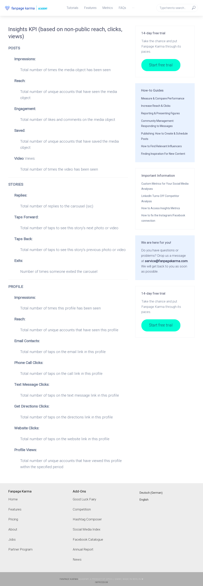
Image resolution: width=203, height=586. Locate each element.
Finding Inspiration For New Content (163, 153)
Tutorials (72, 8)
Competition (82, 509)
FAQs (122, 8)
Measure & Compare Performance (162, 98)
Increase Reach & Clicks (155, 105)
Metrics (107, 8)
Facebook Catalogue (88, 539)
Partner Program (20, 549)
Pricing (13, 519)
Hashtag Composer (87, 519)
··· (133, 8)
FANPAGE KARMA (69, 579)
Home (13, 499)
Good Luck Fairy (84, 499)
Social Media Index (86, 529)
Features (90, 8)
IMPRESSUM (101, 582)
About (12, 529)
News (77, 559)
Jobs (12, 539)
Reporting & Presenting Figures (160, 113)
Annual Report (83, 549)
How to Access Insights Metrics (160, 208)
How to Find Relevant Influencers (161, 146)
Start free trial (161, 65)
